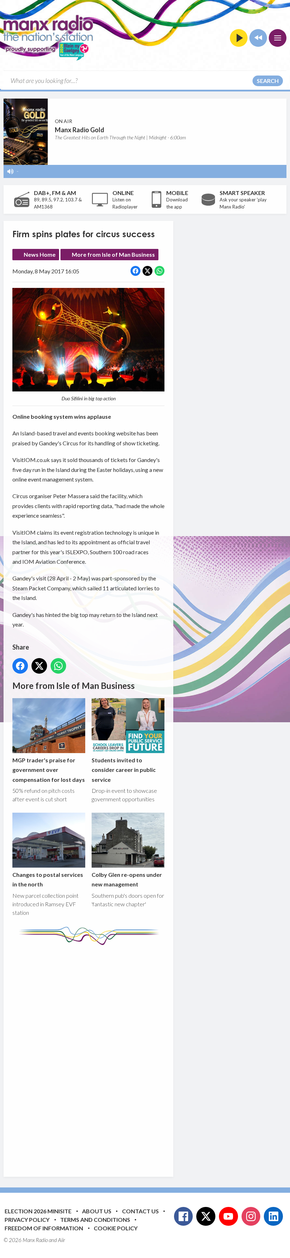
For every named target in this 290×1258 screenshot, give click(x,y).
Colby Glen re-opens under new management (127, 879)
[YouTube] (228, 1216)
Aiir (61, 1240)
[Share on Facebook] (135, 271)
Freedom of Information (44, 1228)
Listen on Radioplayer (125, 203)
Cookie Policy (116, 1228)
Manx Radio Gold (79, 130)
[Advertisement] (145, 1055)
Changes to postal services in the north (47, 879)
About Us (96, 1211)
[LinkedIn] (273, 1216)
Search (268, 80)
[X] (205, 1216)
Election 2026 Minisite (38, 1211)
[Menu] (277, 38)
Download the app (177, 203)
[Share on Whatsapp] (159, 271)
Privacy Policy (27, 1219)
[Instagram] (251, 1216)
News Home (40, 254)
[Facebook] (183, 1216)
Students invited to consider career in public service (124, 770)
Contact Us (140, 1211)
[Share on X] (147, 271)
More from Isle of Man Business (113, 254)
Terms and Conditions (95, 1219)
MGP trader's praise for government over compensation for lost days (48, 770)
